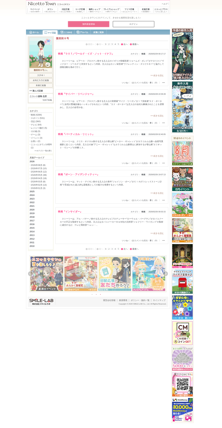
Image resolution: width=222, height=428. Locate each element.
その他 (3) (35, 131)
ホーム (36, 32)
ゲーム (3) (35, 134)
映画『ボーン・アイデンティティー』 (78, 174)
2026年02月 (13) (39, 185)
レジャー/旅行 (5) (39, 128)
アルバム (84, 32)
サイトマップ (159, 300)
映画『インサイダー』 (70, 211)
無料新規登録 (88, 24)
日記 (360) (36, 121)
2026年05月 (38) (39, 175)
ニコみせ (68, 32)
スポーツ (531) (38, 118)
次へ (125, 44)
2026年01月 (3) (38, 188)
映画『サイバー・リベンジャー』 (76, 93)
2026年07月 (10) (39, 168)
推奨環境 (123, 300)
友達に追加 (98, 32)
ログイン (133, 24)
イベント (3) (36, 138)
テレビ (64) (36, 125)
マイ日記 (52, 33)
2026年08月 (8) (38, 165)
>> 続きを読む (157, 75)
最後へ (135, 44)
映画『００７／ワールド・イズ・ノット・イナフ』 (86, 53)
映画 (143, 54)
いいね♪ (125, 83)
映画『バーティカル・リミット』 (76, 134)
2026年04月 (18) (39, 178)
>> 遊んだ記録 (36, 91)
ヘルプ (165, 4)
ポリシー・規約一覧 (140, 300)
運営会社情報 (109, 300)
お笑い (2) (35, 141)
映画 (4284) (36, 115)
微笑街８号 (39, 70)
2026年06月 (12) (39, 172)
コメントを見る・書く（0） (146, 83)
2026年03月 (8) (38, 181)
